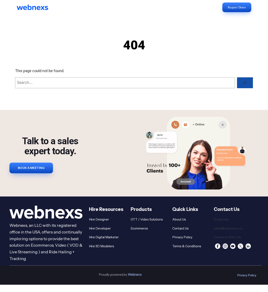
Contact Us (180, 228)
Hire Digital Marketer (104, 237)
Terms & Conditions (186, 246)
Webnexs (135, 275)
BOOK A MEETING (31, 168)
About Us (179, 219)
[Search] (245, 82)
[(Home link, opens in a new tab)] (35, 7)
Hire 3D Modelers (101, 246)
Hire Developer (100, 228)
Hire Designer (99, 219)
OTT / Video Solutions (147, 219)
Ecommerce (139, 228)
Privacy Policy (182, 237)
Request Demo (237, 7)
